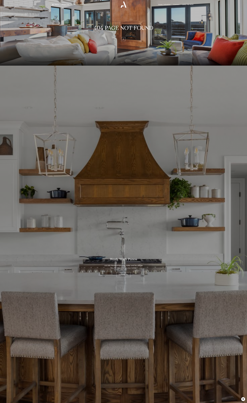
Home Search (79, 4)
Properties (66, 4)
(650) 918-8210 (187, 4)
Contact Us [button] (123, 274)
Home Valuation (164, 4)
